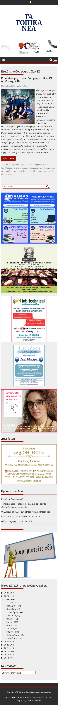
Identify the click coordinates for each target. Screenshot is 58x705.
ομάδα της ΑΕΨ (12, 171)
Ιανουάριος (11, 638)
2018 (6, 657)
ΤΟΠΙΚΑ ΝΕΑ (8, 174)
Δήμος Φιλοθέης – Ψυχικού (31, 165)
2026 (6, 592)
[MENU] (55, 60)
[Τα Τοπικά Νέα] (3, 59)
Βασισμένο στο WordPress (18, 697)
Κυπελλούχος (6, 168)
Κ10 (44, 165)
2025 (6, 596)
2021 (6, 648)
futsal (17, 165)
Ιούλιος (9, 618)
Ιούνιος (10, 622)
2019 (6, 654)
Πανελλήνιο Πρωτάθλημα (28, 171)
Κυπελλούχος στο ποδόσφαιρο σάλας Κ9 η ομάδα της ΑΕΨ (27, 80)
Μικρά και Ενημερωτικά (12, 499)
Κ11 (48, 165)
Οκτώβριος (11, 609)
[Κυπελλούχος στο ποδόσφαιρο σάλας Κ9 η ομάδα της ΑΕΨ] (18, 90)
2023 (6, 641)
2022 (6, 644)
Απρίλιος (10, 628)
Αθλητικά (7, 165)
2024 (6, 599)
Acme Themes (34, 700)
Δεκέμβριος (11, 602)
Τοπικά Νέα (23, 86)
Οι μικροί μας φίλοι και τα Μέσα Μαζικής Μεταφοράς (26, 511)
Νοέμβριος (11, 605)
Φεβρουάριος (12, 635)
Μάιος (9, 625)
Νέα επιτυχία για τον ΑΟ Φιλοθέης (17, 521)
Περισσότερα (8, 158)
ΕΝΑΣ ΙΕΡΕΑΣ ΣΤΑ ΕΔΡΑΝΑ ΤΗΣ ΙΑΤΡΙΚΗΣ (21, 516)
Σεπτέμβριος (12, 612)
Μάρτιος (10, 631)
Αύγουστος (11, 615)
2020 (6, 651)
